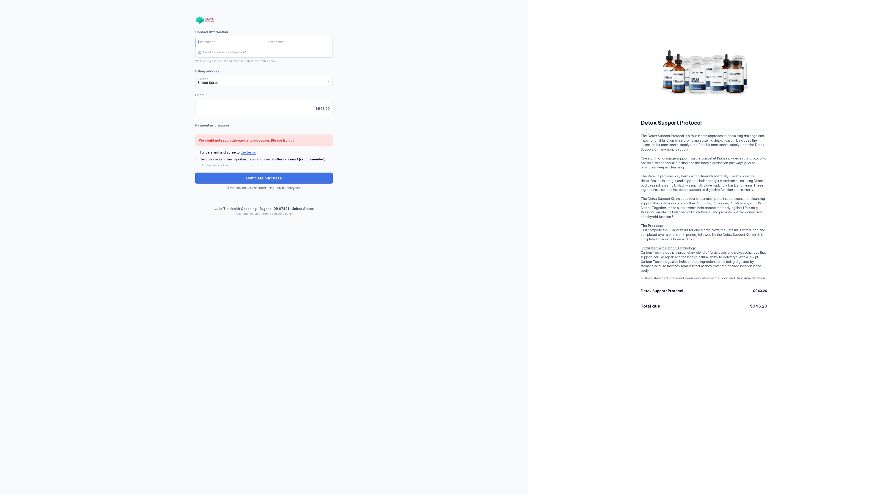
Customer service (248, 213)
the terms (248, 152)
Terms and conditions (277, 213)
